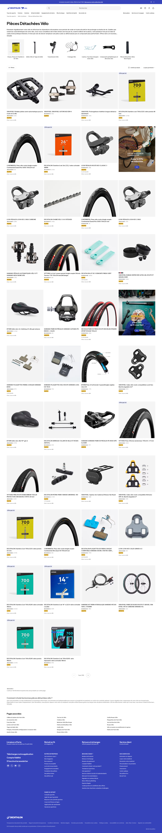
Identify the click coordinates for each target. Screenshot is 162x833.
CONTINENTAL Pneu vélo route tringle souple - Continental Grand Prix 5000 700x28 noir (22, 166)
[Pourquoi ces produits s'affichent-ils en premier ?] (129, 67)
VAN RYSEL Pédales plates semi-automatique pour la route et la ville (25, 112)
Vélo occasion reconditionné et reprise (118, 727)
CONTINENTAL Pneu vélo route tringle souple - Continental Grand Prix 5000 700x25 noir (97, 220)
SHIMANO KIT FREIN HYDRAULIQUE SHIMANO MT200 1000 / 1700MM (99, 605)
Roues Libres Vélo (62, 732)
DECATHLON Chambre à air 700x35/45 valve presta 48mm (24, 659)
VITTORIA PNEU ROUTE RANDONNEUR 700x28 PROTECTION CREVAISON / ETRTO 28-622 (22, 496)
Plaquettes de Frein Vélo (114, 720)
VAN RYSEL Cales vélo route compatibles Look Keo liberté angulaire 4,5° (136, 386)
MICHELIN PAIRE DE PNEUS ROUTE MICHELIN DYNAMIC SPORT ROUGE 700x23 (99, 330)
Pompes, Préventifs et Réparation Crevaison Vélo (21, 729)
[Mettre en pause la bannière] (151, 2)
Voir (137, 167)
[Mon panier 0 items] (153, 8)
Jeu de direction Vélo (113, 722)
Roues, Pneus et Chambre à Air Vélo (16, 57)
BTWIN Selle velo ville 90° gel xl (17, 441)
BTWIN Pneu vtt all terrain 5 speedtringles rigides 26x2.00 (98, 386)
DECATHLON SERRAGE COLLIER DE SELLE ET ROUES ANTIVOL (61, 442)
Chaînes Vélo (61, 720)
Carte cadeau (150, 13)
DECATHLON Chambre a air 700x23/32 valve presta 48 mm (137, 112)
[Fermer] (154, 2)
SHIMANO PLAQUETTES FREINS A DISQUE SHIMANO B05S (24, 386)
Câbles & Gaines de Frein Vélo (16, 717)
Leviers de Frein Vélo (13, 724)
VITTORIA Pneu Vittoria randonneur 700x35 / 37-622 (136, 441)
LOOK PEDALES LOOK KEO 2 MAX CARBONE (21, 219)
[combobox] (149, 67)
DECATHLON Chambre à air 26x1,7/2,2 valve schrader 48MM (62, 166)
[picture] (25, 90)
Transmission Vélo (53, 57)
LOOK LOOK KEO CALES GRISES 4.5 (130, 549)
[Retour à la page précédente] (74, 675)
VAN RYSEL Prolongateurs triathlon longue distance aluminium (99, 112)
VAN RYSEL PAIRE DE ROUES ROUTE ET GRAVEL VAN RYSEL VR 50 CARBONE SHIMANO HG (136, 605)
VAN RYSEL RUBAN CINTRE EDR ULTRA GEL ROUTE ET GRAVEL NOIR (136, 276)
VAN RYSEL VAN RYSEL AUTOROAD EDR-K (58, 111)
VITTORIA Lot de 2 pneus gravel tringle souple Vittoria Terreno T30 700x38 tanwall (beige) (62, 274)
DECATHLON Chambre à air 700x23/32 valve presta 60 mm (24, 550)
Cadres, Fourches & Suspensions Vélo (90, 57)
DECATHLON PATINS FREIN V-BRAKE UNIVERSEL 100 (61, 495)
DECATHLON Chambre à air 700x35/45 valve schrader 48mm (25, 605)
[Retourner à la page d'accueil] (17, 8)
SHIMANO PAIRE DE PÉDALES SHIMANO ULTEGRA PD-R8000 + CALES (61, 330)
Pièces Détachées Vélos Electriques (127, 57)
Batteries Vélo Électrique (64, 722)
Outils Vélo (60, 727)
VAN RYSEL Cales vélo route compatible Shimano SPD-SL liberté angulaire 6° (135, 496)
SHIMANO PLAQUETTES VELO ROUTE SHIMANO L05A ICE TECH (61, 386)
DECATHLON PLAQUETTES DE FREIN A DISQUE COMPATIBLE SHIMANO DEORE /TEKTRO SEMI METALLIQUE (96, 550)
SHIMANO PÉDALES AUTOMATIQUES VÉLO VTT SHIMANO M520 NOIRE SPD (22, 274)
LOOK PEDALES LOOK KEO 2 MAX (130, 219)
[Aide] (145, 8)
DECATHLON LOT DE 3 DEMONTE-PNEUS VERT (96, 273)
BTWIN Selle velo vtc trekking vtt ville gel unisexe (23, 329)
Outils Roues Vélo (112, 717)
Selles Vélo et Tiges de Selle (34, 57)
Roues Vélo (110, 724)
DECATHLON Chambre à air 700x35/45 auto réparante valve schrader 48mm (59, 659)
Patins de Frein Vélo (113, 729)
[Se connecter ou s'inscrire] (149, 8)
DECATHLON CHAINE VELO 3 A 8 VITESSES (58, 219)
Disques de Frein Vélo (63, 729)
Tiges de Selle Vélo (12, 727)
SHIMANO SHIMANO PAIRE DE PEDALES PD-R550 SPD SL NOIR (99, 442)
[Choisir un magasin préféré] (141, 8)
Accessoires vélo (12, 720)
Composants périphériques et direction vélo (109, 57)
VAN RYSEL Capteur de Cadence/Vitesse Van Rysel (98, 495)
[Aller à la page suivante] (88, 675)
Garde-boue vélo (12, 732)
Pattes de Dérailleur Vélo (64, 724)
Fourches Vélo (11, 722)
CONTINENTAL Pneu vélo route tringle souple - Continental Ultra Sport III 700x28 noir (59, 550)
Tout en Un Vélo (61, 717)
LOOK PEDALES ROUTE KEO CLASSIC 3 (94, 165)
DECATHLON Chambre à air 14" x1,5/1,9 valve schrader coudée (62, 605)
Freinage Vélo (72, 57)
